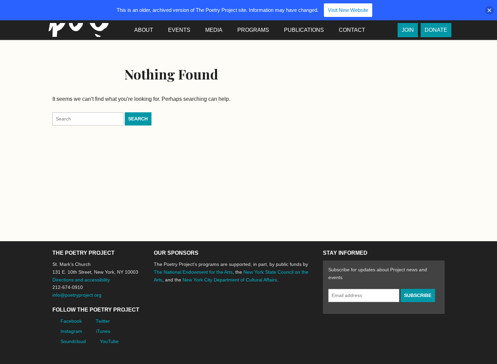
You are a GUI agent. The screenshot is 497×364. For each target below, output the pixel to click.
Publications (304, 30)
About (143, 30)
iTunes (103, 331)
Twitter (103, 321)
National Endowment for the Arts (172, 305)
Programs (253, 30)
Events (179, 30)
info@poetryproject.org (76, 295)
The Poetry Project (77, 30)
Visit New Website (348, 10)
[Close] (489, 10)
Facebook (71, 321)
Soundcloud (73, 341)
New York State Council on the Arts (252, 305)
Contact (352, 30)
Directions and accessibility (81, 279)
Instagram (71, 331)
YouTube (109, 341)
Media (213, 30)
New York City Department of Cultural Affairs (230, 279)
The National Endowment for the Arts (193, 272)
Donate (436, 30)
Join (408, 30)
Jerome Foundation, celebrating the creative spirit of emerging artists (216, 305)
